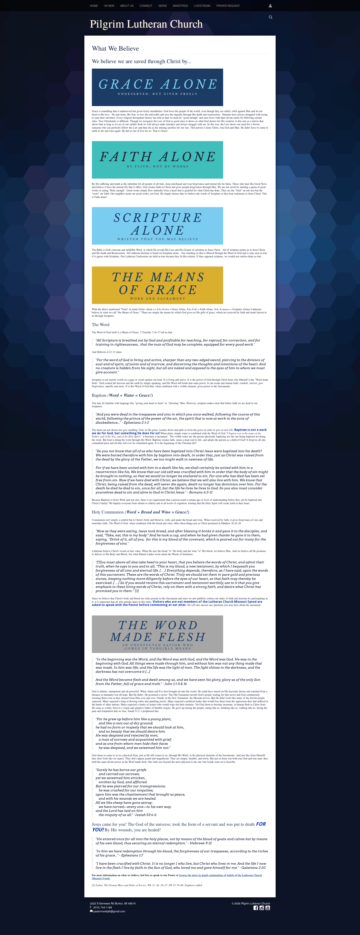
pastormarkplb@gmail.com (109, 911)
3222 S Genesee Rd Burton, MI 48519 (113, 903)
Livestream (202, 5)
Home (94, 5)
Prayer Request (228, 5)
